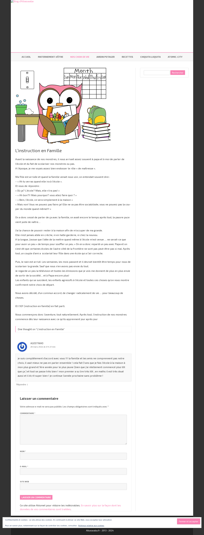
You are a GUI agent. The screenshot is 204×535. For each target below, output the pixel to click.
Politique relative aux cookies (91, 525)
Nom (23, 451)
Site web (24, 481)
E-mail (24, 466)
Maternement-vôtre (50, 56)
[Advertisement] (164, 129)
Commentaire (27, 413)
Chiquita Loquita (150, 56)
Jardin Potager (105, 56)
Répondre (21, 384)
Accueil (26, 56)
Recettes (127, 56)
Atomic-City (175, 56)
